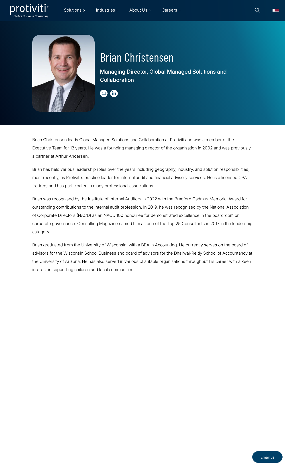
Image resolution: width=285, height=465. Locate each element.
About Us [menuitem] (138, 10)
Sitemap (82, 447)
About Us (83, 409)
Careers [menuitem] (169, 10)
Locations (83, 435)
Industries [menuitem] (105, 10)
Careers (81, 422)
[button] (257, 10)
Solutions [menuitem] (73, 10)
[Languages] (276, 10)
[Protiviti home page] (33, 415)
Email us (267, 457)
